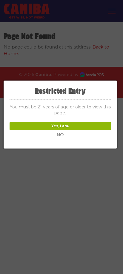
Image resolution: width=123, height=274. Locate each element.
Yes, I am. (60, 126)
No (60, 134)
